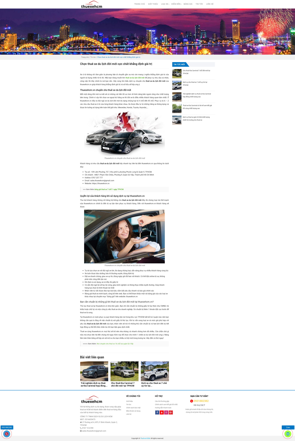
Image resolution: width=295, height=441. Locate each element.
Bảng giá (188, 4)
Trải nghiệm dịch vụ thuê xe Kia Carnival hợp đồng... (155, 384)
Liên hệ (210, 4)
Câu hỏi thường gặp (162, 401)
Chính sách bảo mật (133, 408)
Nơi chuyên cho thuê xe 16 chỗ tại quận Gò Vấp (115, 344)
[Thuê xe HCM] (91, 4)
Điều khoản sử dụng (133, 411)
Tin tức (199, 4)
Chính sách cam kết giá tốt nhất (166, 404)
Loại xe (164, 4)
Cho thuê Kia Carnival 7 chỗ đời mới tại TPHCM (92, 384)
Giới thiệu (153, 4)
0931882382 (201, 401)
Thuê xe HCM (145, 438)
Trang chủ (139, 4)
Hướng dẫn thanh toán (163, 408)
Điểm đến (175, 4)
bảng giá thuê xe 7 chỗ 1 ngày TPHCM (109, 189)
